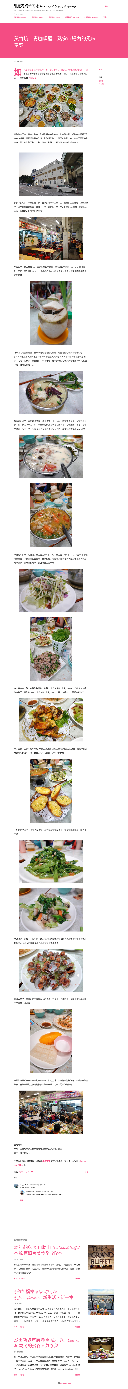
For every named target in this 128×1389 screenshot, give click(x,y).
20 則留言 (22, 1278)
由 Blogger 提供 (65, 1383)
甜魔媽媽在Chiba (54, 17)
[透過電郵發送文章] (32, 1172)
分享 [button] (100, 69)
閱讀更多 (77, 1278)
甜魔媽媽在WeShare (91, 17)
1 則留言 (21, 1327)
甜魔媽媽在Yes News (72, 17)
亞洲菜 (101, 81)
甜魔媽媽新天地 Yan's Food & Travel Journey (45, 6)
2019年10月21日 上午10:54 (44, 1191)
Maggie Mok (24, 1185)
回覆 (21, 1200)
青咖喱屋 (32, 78)
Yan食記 (101, 84)
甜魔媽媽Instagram (20, 17)
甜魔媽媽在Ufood (37, 17)
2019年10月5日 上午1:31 (37, 1185)
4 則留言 (21, 1375)
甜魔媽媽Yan (30, 1191)
